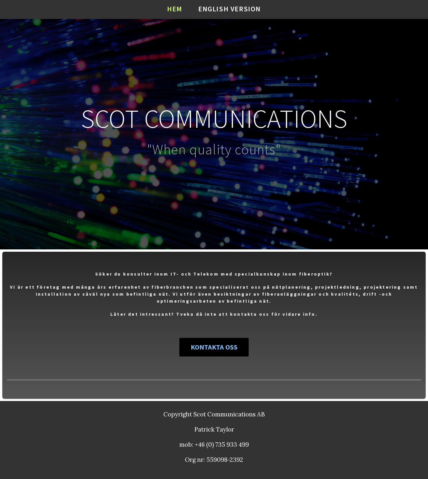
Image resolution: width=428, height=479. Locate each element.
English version (229, 8)
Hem (174, 8)
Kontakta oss (214, 347)
